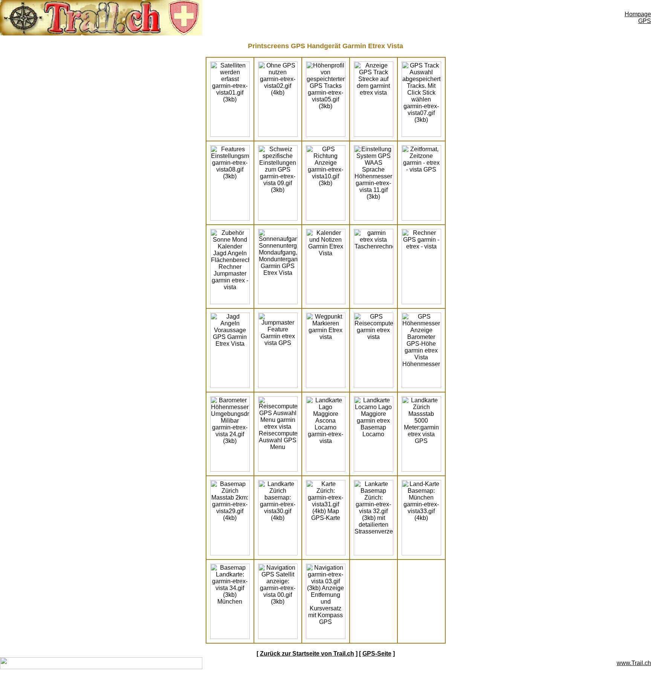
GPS (644, 21)
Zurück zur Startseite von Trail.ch (307, 653)
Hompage (638, 14)
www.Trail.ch (634, 663)
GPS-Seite (376, 653)
